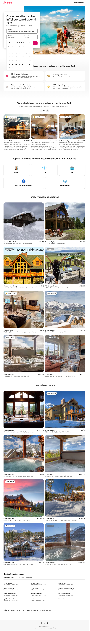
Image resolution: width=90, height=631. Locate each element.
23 (9, 64)
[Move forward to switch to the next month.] (29, 42)
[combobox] (22, 32)
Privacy (35, 628)
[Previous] (41, 110)
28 (26, 64)
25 (16, 64)
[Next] (47, 110)
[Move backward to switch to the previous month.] (9, 42)
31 (12, 67)
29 (30, 64)
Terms (40, 628)
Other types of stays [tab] (9, 577)
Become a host (79, 3)
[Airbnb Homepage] (8, 3)
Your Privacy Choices (50, 628)
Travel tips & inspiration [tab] (25, 577)
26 (19, 64)
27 (23, 64)
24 (12, 64)
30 (9, 67)
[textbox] (14, 38)
